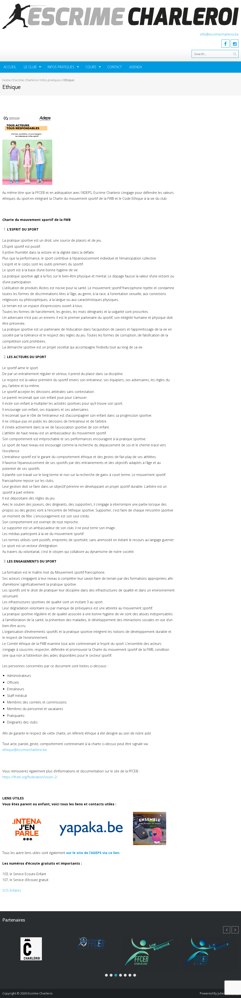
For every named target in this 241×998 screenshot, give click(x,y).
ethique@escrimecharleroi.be (24, 749)
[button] (235, 929)
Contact (114, 67)
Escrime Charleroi (25, 80)
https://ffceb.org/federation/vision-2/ (29, 777)
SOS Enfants (11, 890)
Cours (90, 67)
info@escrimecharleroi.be (219, 34)
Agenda (135, 67)
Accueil (10, 67)
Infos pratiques (61, 67)
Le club (30, 67)
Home (6, 80)
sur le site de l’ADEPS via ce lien (92, 852)
